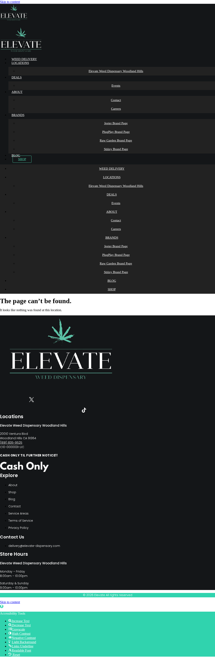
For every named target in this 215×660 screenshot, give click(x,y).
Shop (22, 159)
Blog (16, 155)
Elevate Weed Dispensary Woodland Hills (116, 71)
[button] (1, 606)
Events (115, 85)
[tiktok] (84, 411)
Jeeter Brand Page (116, 123)
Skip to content (10, 2)
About (17, 92)
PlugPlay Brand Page (116, 132)
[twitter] (31, 400)
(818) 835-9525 (11, 442)
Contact (116, 100)
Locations (20, 63)
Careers (116, 108)
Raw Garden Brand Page (116, 140)
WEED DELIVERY (24, 59)
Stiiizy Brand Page (116, 149)
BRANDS (18, 115)
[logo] (14, 20)
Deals (17, 77)
